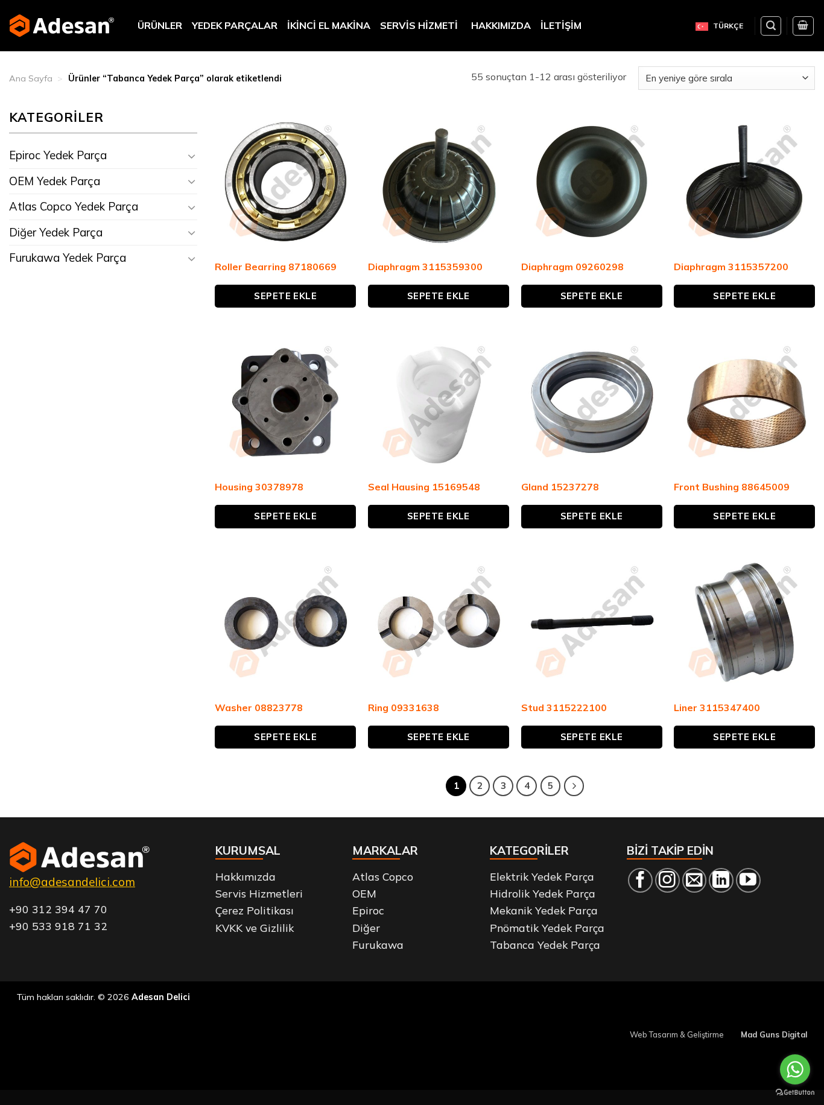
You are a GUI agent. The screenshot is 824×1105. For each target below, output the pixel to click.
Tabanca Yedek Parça (545, 944)
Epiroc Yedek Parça (58, 155)
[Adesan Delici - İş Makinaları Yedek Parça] (62, 25)
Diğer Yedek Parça (56, 232)
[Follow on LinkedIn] (721, 880)
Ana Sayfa (30, 78)
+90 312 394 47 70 (58, 909)
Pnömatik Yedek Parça (547, 927)
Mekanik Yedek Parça (544, 910)
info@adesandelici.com (72, 882)
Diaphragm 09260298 (572, 267)
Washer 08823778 (259, 707)
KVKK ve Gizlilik (254, 927)
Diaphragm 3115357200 (731, 267)
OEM (364, 893)
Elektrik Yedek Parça (542, 876)
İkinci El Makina (328, 25)
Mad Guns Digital (774, 1034)
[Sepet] (803, 26)
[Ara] (771, 26)
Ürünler (160, 25)
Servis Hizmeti (419, 25)
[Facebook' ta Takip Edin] (640, 880)
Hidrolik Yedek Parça (542, 893)
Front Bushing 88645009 (732, 487)
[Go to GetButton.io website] (795, 1093)
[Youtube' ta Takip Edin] (748, 880)
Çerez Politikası (254, 910)
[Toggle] (191, 156)
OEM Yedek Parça (54, 181)
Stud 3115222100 (564, 707)
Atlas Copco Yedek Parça (73, 206)
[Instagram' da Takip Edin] (667, 880)
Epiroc (368, 910)
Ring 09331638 (403, 707)
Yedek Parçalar (234, 25)
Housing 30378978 (259, 487)
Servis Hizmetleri (259, 893)
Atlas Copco (382, 876)
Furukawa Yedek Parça (67, 257)
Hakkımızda (501, 25)
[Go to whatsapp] (795, 1069)
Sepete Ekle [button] (285, 296)
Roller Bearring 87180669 (276, 267)
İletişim (561, 25)
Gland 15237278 (560, 487)
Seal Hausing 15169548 (424, 487)
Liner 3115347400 (717, 707)
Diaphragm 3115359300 (425, 267)
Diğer (366, 927)
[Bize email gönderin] (694, 880)
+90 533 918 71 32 (58, 925)
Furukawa (378, 944)
